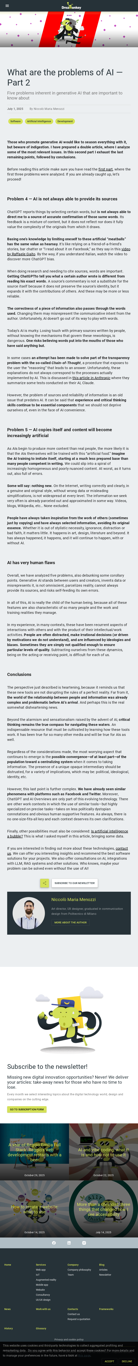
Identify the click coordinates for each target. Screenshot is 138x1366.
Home (7, 1264)
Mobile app (42, 1284)
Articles (103, 1269)
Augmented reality (46, 1279)
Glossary (41, 1328)
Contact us (74, 1314)
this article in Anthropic (91, 378)
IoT (38, 1274)
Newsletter (105, 1274)
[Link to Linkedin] (69, 1243)
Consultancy (43, 1294)
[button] (7, 5)
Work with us (43, 1309)
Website (40, 1289)
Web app (41, 1269)
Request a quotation (79, 1319)
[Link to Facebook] (54, 1243)
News (7, 1309)
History (8, 1328)
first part (105, 169)
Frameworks (106, 1309)
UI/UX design (43, 1299)
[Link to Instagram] (84, 1243)
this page (84, 1355)
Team (71, 1274)
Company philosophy (79, 1269)
